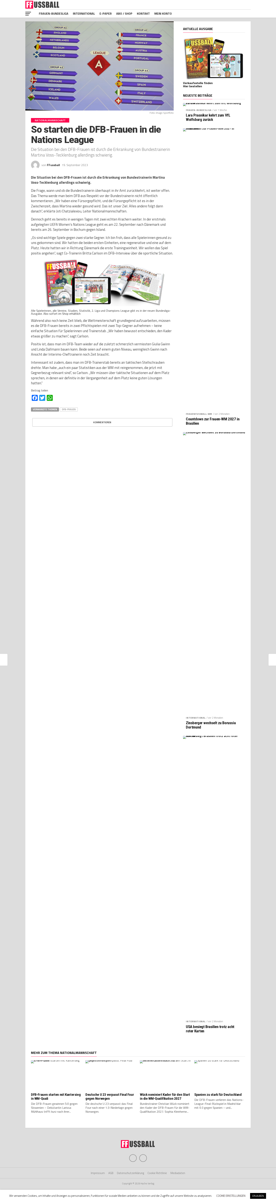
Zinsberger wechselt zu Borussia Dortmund (211, 725)
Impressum (98, 1173)
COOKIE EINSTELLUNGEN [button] (230, 1196)
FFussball (53, 165)
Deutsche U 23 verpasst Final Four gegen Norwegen (109, 1096)
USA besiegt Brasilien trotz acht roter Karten (210, 1029)
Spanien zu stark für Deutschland (218, 1094)
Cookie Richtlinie (157, 1173)
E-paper (106, 13)
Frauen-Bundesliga (53, 13)
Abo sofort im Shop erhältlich (62, 313)
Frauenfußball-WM (199, 414)
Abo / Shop (124, 13)
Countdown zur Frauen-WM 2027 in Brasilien (212, 421)
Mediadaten (177, 1173)
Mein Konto (163, 13)
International (84, 13)
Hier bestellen (192, 86)
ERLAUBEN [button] (258, 1196)
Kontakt (143, 13)
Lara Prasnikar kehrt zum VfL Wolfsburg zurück (208, 117)
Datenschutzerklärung (130, 1173)
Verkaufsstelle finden (198, 83)
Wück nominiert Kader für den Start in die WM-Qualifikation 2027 (165, 1096)
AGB (110, 1173)
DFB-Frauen (69, 409)
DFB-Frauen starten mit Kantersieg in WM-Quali (56, 1096)
